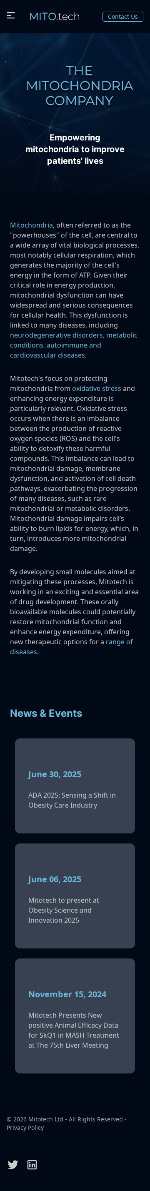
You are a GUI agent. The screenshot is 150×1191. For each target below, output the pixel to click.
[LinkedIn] (32, 1164)
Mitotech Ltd (45, 1119)
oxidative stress (96, 388)
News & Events (46, 713)
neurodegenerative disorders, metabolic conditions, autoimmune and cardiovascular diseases (74, 345)
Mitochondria (31, 225)
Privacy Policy (25, 1127)
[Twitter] (13, 1164)
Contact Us (123, 16)
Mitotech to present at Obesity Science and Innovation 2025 (63, 910)
